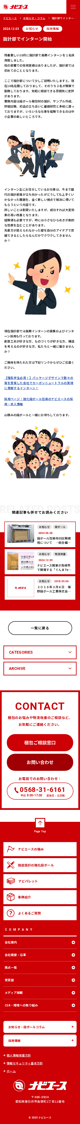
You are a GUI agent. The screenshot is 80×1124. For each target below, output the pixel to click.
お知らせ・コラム (34, 18)
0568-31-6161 (42, 791)
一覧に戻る (40, 627)
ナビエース (10, 18)
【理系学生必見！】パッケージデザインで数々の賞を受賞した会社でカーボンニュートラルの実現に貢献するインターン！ (38, 383)
